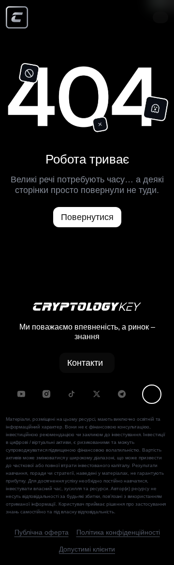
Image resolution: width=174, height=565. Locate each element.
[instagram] (46, 394)
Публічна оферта (41, 532)
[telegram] (121, 394)
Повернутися (87, 217)
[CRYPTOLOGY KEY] (17, 17)
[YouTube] (21, 394)
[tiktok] (71, 394)
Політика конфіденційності (118, 532)
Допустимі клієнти (87, 549)
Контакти (85, 363)
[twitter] (96, 394)
